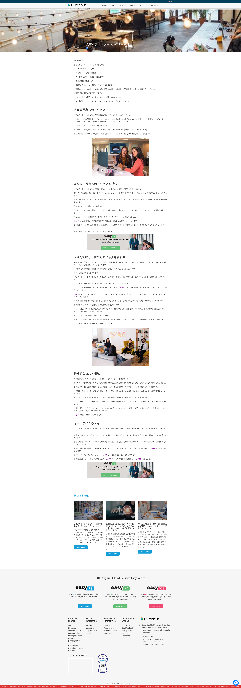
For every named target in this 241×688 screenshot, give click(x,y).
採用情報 (132, 5)
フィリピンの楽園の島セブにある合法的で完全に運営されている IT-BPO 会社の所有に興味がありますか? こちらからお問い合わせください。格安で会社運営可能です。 (140, 686)
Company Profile (74, 630)
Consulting (90, 628)
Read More (81, 547)
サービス (122, 5)
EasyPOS (138, 459)
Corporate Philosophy (72, 626)
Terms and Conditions (126, 634)
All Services (90, 625)
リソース (142, 5)
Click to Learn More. (110, 248)
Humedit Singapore (75, 648)
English (174, 1)
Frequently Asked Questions (110, 631)
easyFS (108, 459)
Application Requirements (109, 626)
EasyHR (76, 221)
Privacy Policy (127, 630)
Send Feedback (127, 628)
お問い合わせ (154, 5)
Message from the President (75, 636)
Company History (74, 633)
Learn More (85, 606)
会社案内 (104, 5)
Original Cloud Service (91, 631)
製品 (113, 5)
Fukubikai (71, 650)
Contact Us (126, 625)
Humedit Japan (73, 645)
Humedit (154, 448)
